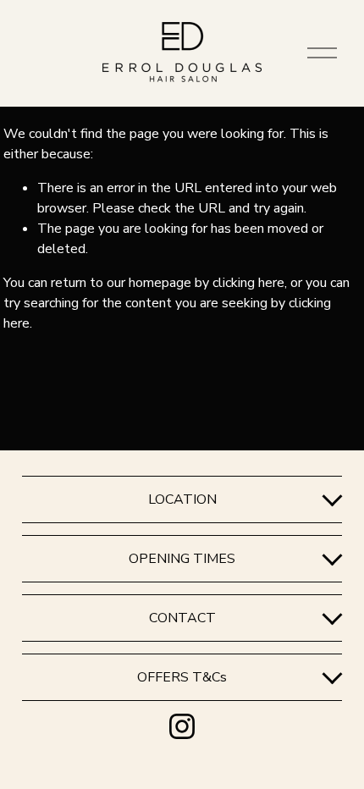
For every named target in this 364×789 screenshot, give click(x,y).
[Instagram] (182, 726)
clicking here (248, 282)
